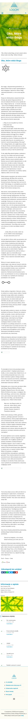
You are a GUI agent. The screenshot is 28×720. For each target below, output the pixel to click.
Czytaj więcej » (9, 623)
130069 (8, 643)
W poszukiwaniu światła (12, 631)
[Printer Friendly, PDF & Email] (5, 562)
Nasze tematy (9, 691)
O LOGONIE (9, 682)
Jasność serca (10, 653)
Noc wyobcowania (10, 620)
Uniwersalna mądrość (12, 688)
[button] (2, 13)
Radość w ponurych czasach (13, 665)
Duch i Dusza (15, 28)
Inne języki (9, 694)
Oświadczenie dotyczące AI (13, 685)
